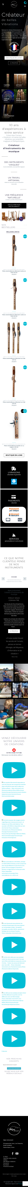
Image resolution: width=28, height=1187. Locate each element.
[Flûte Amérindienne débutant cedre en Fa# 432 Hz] (14, 294)
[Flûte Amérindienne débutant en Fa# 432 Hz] (14, 338)
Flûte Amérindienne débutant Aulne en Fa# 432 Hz (14, 271)
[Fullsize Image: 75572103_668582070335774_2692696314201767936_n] (21, 672)
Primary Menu (25, 6)
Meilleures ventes (20, 269)
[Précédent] (24, 225)
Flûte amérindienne (11, 269)
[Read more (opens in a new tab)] (14, 750)
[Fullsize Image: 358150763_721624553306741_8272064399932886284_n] (6, 672)
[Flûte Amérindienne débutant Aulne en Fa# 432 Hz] (14, 250)
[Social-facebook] (12, 1153)
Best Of (5, 269)
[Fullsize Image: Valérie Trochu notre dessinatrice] (6, 714)
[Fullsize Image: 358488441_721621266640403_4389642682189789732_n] (20, 690)
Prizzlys (20, 1183)
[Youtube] (17, 1153)
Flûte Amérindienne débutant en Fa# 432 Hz (14, 359)
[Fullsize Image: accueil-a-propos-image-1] (5, 690)
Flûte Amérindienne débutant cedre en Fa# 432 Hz (14, 315)
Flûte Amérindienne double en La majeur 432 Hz (14, 446)
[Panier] (3, 4)
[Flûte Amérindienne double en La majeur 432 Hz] (14, 425)
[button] (3, 578)
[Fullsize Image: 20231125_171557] (21, 714)
